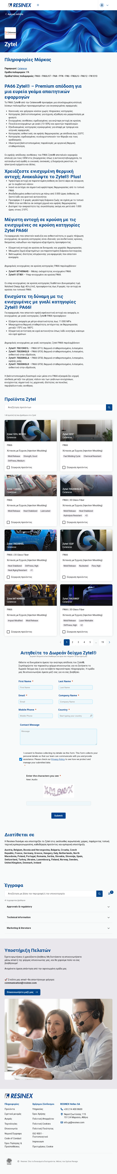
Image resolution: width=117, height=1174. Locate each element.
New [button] (28, 779)
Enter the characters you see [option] (42, 775)
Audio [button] (34, 779)
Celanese (22, 68)
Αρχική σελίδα (15, 14)
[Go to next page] (109, 642)
